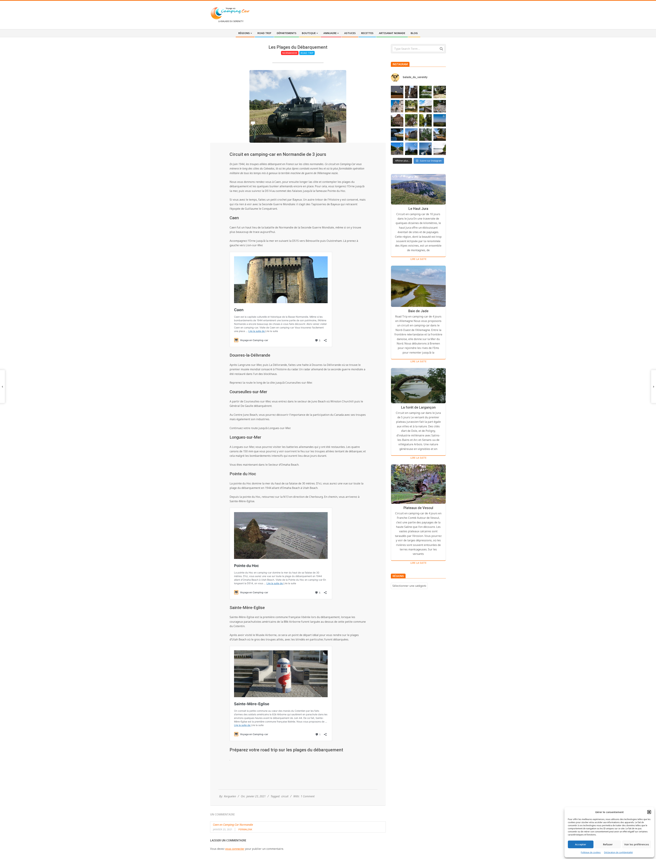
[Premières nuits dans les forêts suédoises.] (439, 149)
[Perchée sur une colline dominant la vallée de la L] (439, 120)
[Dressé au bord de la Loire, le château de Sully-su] (411, 134)
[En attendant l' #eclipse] (397, 92)
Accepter (580, 844)
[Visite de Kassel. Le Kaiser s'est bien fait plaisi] (397, 149)
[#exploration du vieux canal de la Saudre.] (425, 120)
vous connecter (234, 849)
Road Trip (306, 53)
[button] (649, 812)
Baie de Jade (418, 311)
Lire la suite (418, 259)
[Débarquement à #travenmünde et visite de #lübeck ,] (411, 149)
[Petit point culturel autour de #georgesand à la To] (397, 120)
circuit (284, 796)
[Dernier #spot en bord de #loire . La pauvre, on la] (439, 92)
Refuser (608, 844)
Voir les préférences (636, 844)
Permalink (245, 829)
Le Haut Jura (418, 209)
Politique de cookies (591, 852)
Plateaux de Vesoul (418, 508)
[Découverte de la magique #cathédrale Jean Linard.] (411, 120)
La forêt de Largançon (418, 407)
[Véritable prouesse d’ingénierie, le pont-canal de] (425, 106)
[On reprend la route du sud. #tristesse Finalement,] (425, 149)
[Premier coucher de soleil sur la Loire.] (425, 134)
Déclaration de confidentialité (618, 852)
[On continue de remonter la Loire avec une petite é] (397, 106)
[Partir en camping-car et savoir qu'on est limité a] (439, 106)
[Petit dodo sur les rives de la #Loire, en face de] (397, 134)
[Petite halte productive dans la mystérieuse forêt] (425, 92)
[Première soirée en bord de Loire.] (439, 134)
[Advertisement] (383, 14)
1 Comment (308, 796)
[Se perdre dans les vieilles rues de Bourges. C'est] (411, 92)
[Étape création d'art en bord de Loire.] (411, 106)
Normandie (289, 53)
